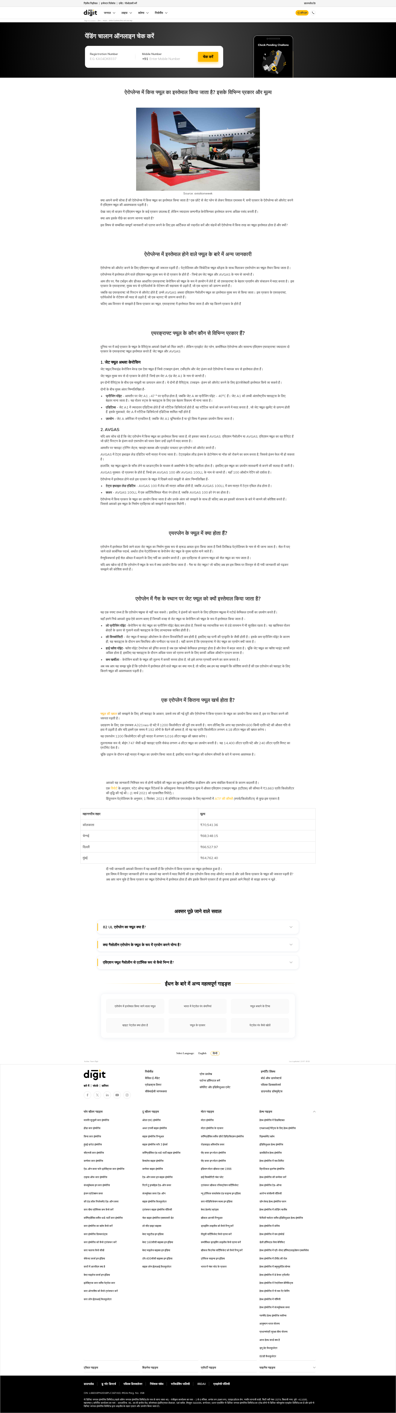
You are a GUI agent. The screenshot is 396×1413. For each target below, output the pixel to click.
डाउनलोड (89, 1384)
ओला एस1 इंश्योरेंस (151, 1120)
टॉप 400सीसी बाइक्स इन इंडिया (157, 1258)
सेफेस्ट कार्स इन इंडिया (94, 1258)
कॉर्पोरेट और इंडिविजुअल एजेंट (215, 1087)
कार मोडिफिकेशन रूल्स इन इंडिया (216, 1201)
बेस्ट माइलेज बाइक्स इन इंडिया (156, 1250)
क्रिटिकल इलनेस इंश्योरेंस (271, 1168)
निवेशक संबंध (156, 1384)
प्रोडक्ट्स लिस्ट (153, 1085)
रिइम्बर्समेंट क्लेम (267, 1136)
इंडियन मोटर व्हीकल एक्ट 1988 (216, 1168)
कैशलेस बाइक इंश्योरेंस (153, 1160)
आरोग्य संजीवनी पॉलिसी (270, 1193)
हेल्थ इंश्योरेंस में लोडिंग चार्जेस (273, 1209)
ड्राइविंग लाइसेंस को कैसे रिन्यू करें (217, 1225)
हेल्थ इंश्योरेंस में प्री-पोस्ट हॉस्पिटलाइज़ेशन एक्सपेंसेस (284, 1250)
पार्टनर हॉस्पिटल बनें (210, 1080)
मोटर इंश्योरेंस (207, 1120)
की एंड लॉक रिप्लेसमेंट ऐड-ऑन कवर (101, 1201)
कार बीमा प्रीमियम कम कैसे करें (98, 1209)
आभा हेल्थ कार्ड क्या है (269, 1340)
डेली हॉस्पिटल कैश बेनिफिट (272, 1242)
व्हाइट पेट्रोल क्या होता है (135, 1025)
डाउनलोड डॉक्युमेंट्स (271, 1091)
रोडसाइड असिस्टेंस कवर (212, 1144)
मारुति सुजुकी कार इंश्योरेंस (96, 1120)
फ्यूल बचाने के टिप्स (260, 1006)
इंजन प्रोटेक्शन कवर (93, 1193)
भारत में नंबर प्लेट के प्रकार (214, 1266)
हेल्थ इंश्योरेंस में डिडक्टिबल (272, 1120)
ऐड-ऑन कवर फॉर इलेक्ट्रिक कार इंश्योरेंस (104, 1168)
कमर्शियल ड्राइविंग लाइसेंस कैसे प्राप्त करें (221, 1242)
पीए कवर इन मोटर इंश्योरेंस (213, 1152)
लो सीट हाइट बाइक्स (151, 1225)
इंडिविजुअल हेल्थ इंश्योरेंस (271, 1144)
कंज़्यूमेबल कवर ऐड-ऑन (153, 1193)
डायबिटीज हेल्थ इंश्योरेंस (270, 1152)
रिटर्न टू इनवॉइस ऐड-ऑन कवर (156, 1185)
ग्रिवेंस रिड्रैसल (91, 3)
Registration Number (104, 53)
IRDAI (201, 1384)
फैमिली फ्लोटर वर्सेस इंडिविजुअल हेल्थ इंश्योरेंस (281, 1217)
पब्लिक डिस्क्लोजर (133, 1384)
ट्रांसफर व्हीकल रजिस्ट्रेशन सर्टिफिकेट (219, 1185)
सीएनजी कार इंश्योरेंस (94, 1152)
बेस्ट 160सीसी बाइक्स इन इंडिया (157, 1242)
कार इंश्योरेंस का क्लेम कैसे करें (98, 1225)
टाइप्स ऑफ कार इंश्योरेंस (95, 1177)
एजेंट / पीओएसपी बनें (128, 3)
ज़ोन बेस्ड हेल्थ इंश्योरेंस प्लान (272, 1201)
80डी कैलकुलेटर (267, 1356)
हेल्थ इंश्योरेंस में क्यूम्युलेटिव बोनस (274, 1266)
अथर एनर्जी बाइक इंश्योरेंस (154, 1128)
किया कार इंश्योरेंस (92, 1136)
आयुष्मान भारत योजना (269, 1323)
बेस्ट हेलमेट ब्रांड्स (210, 1209)
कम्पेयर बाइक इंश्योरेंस (152, 1168)
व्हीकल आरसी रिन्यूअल (212, 1217)
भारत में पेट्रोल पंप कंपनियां (197, 1006)
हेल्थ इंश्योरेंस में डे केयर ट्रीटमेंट (274, 1274)
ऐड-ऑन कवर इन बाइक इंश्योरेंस (157, 1177)
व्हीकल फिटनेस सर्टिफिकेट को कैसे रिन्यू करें (222, 1250)
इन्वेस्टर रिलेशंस (108, 3)
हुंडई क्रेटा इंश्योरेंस (93, 1144)
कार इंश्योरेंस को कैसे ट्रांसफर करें (100, 1242)
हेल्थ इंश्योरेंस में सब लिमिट (271, 1160)
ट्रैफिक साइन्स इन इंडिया (213, 1258)
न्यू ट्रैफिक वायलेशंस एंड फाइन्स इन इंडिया (221, 1193)
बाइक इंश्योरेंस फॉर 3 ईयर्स (154, 1144)
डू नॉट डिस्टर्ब (108, 1384)
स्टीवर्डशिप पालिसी (180, 1384)
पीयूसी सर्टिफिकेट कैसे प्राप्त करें (216, 1234)
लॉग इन (303, 12)
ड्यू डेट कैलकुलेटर (268, 1348)
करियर (105, 1085)
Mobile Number (152, 53)
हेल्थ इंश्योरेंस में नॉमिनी (269, 1299)
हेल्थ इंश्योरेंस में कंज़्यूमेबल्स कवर (274, 1307)
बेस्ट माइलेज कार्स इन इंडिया (97, 1274)
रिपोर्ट (114, 788)
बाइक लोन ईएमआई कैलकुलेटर (156, 1266)
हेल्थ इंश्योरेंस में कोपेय (269, 1225)
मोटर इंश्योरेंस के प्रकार (212, 1128)
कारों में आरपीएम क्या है (94, 1266)
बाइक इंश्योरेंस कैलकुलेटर (154, 1201)
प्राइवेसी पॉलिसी (221, 1384)
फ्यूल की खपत (108, 714)
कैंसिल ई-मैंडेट (152, 1078)
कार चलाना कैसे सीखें (94, 1250)
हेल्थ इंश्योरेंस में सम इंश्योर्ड (271, 1234)
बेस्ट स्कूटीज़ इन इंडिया (153, 1234)
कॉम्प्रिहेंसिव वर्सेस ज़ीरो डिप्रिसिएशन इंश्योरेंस (222, 1136)
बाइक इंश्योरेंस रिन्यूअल (153, 1136)
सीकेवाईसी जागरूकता (156, 1091)
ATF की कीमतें (224, 798)
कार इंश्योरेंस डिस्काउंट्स (95, 1234)
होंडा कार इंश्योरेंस (92, 1128)
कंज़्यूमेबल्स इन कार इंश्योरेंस (97, 1185)
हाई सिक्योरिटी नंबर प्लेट (212, 1177)
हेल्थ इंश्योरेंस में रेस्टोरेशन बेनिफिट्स (276, 1282)
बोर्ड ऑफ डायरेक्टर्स (271, 1078)
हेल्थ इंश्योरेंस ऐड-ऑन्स (270, 1185)
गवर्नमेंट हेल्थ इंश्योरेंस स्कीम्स (272, 1315)
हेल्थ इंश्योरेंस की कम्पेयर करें (272, 1177)
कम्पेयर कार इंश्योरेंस (93, 1160)
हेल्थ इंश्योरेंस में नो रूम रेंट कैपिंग (274, 1291)
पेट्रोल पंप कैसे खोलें (260, 1025)
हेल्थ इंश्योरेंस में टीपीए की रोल (273, 1258)
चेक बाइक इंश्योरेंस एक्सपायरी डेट (158, 1217)
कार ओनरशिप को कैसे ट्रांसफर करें (101, 1291)
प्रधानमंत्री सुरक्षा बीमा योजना (273, 1331)
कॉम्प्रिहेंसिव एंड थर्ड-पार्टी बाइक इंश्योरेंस (161, 1152)
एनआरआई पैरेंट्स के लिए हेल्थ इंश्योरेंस (277, 1128)
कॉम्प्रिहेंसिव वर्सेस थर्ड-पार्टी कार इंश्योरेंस (103, 1217)
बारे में (86, 1085)
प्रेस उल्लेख (206, 1074)
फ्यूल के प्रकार (197, 1025)
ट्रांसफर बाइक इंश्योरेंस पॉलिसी (157, 1209)
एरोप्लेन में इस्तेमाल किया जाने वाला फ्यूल (135, 1006)
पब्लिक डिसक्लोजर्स (271, 1085)
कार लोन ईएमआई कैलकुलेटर (98, 1299)
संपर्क (95, 1085)
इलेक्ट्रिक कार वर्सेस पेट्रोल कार (99, 1282)
